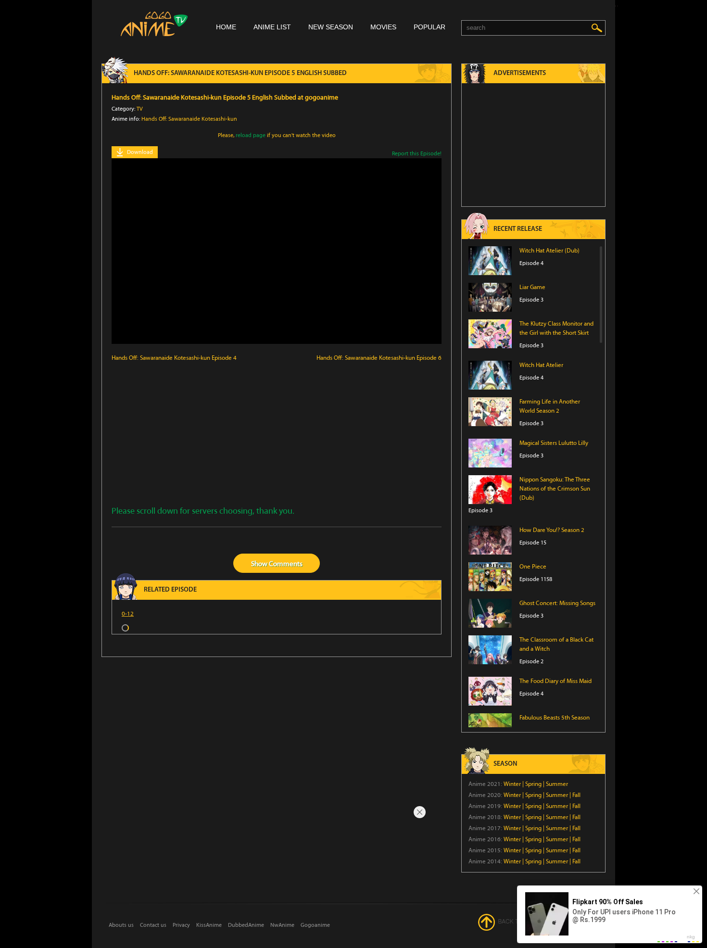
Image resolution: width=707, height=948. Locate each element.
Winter (512, 784)
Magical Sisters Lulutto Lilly (553, 443)
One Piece (532, 566)
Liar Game (532, 287)
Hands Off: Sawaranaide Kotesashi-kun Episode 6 (379, 358)
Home (226, 27)
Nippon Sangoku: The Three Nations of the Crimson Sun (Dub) (554, 489)
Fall (576, 795)
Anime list (272, 27)
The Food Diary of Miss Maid (555, 681)
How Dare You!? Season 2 (551, 530)
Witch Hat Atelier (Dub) (549, 250)
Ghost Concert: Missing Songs (557, 603)
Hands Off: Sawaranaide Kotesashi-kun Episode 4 (174, 358)
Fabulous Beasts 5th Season (554, 717)
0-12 (128, 614)
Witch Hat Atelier (541, 365)
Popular (429, 27)
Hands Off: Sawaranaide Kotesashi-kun (189, 118)
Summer (557, 784)
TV (140, 108)
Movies (383, 27)
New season (330, 27)
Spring (533, 784)
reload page (250, 135)
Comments (286, 563)
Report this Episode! (417, 153)
